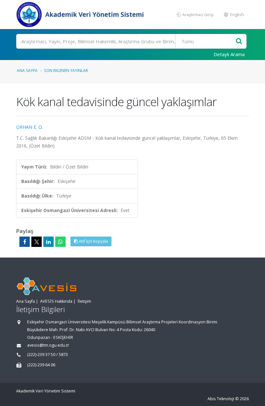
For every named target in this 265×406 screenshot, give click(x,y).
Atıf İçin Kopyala (93, 241)
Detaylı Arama (229, 54)
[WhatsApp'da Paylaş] (60, 242)
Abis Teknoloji (220, 398)
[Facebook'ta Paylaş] (24, 242)
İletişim (84, 301)
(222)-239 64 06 (41, 365)
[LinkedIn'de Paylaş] (48, 242)
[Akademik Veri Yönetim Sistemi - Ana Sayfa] (30, 14)
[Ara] (239, 41)
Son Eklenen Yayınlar (66, 70)
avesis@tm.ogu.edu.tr (48, 345)
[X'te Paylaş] (36, 242)
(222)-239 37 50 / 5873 (47, 354)
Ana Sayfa (27, 70)
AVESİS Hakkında (56, 301)
